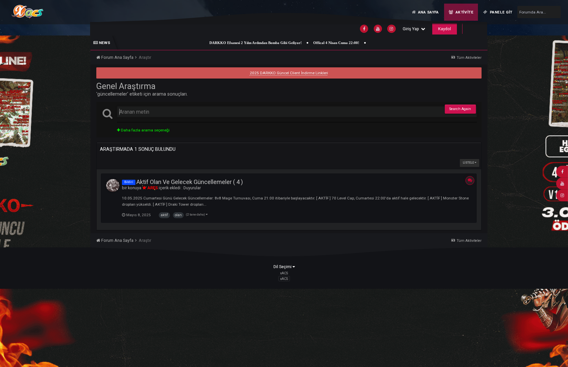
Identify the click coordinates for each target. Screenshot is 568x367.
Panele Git (500, 12)
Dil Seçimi (283, 266)
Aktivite (463, 12)
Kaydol (444, 28)
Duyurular (192, 187)
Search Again (460, 109)
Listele (469, 162)
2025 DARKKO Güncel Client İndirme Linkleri (289, 73)
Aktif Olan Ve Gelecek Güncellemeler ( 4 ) (189, 181)
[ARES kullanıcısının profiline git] (112, 185)
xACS (284, 279)
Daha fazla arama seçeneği (145, 130)
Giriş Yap (412, 28)
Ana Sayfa (428, 12)
